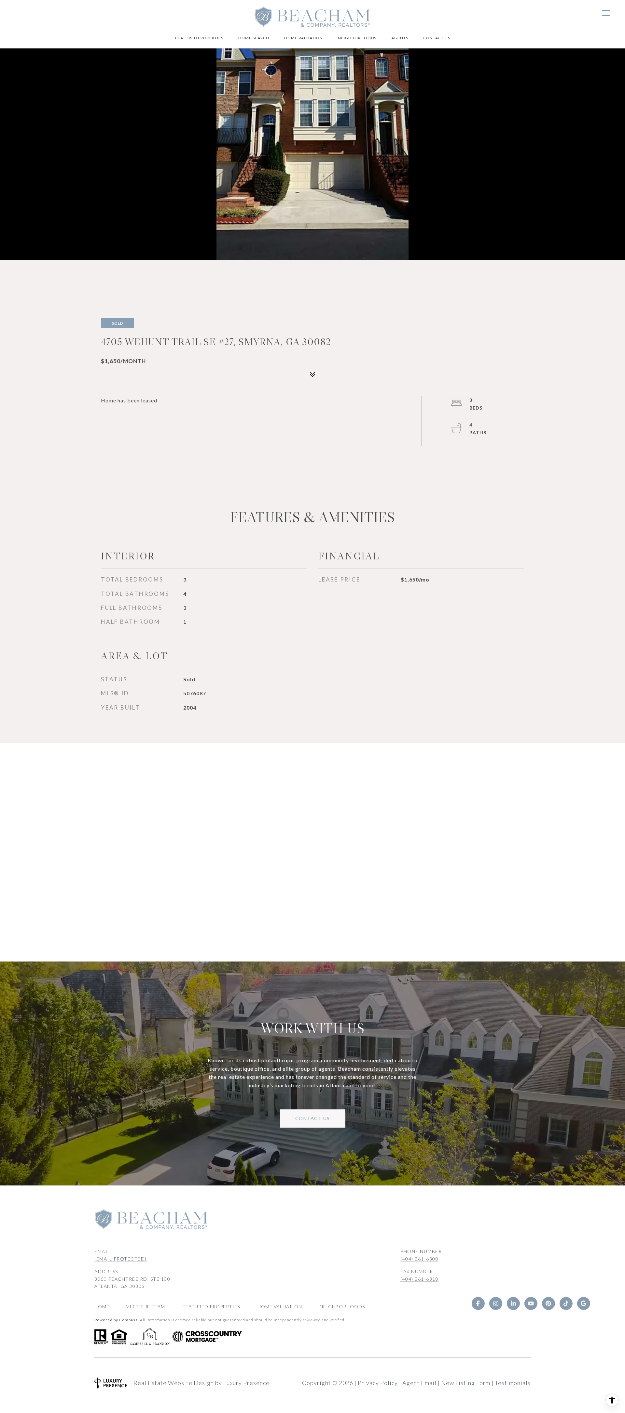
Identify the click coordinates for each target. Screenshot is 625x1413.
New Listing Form (465, 1382)
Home (101, 1306)
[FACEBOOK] (477, 1303)
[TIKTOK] (565, 1303)
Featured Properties (199, 37)
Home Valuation (303, 37)
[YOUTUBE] (530, 1303)
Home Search (253, 37)
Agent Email (419, 1382)
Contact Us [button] (312, 1118)
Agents (399, 37)
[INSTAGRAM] (495, 1303)
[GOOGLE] (583, 1303)
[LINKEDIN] (513, 1303)
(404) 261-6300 (419, 1259)
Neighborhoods (357, 37)
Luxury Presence (246, 1382)
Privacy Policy (378, 1382)
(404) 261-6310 (419, 1279)
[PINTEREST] (548, 1303)
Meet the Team (145, 1306)
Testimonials (513, 1382)
